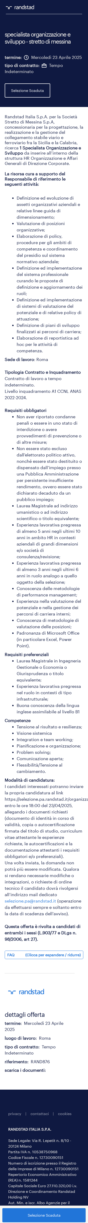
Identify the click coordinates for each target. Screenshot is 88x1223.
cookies (65, 1113)
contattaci (40, 1113)
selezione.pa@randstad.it (30, 900)
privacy (14, 1113)
